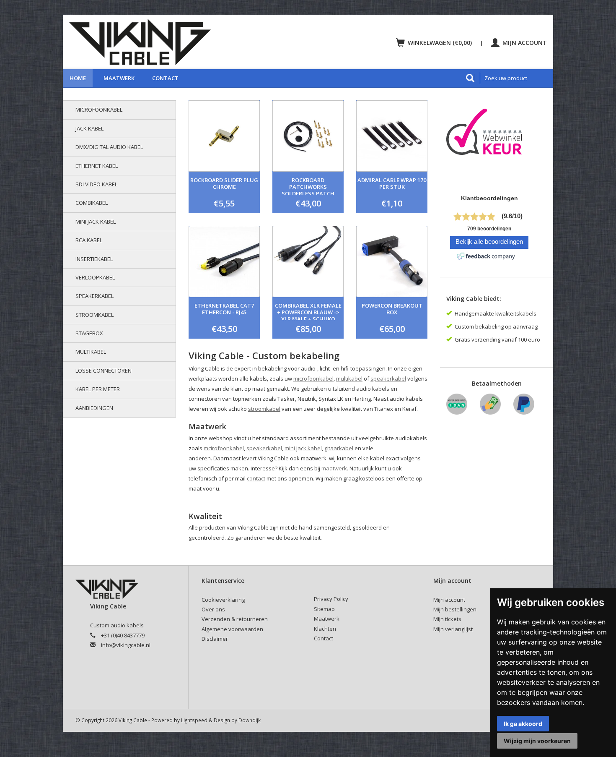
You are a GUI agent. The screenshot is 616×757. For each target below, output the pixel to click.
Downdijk (249, 720)
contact (256, 478)
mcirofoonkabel (224, 448)
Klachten (325, 628)
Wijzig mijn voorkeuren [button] (537, 740)
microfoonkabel (313, 378)
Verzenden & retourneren (235, 619)
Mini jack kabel (95, 221)
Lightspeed (194, 720)
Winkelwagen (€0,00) (440, 43)
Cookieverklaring (223, 599)
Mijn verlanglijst (453, 629)
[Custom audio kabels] (184, 42)
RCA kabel (88, 240)
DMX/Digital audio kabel (109, 147)
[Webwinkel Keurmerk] (487, 134)
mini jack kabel (303, 448)
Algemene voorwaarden (232, 629)
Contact (165, 78)
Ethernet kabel (96, 166)
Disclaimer (215, 638)
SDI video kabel (96, 184)
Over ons (213, 609)
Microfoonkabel (98, 109)
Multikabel (90, 351)
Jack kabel (89, 128)
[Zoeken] (470, 78)
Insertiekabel (94, 259)
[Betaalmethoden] (457, 407)
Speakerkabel (94, 296)
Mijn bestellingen (454, 609)
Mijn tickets (447, 619)
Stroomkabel (94, 314)
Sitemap (324, 609)
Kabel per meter (97, 389)
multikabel (349, 378)
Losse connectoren (103, 370)
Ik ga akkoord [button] (523, 723)
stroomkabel (264, 408)
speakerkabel (388, 378)
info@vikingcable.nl (125, 645)
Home (78, 78)
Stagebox (89, 333)
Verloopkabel (95, 277)
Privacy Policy (331, 599)
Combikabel (91, 202)
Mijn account (524, 43)
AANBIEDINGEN (94, 408)
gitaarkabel (338, 448)
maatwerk (334, 468)
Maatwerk (119, 78)
